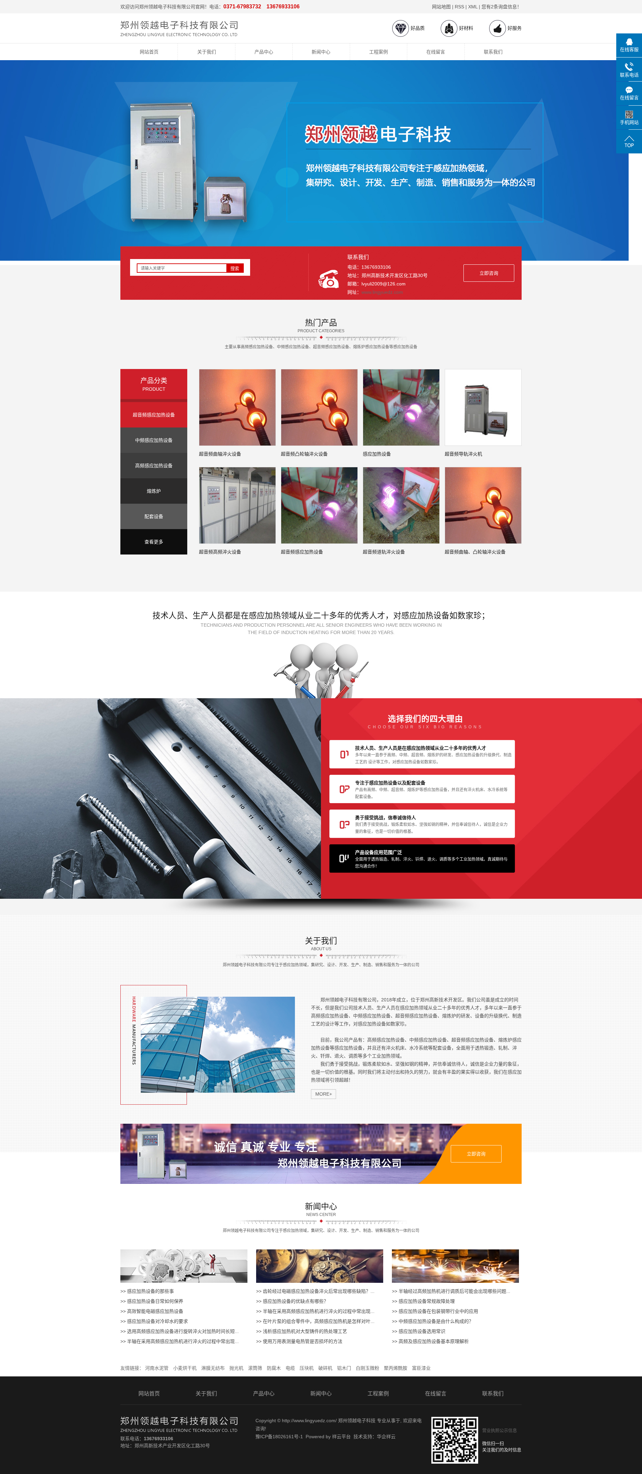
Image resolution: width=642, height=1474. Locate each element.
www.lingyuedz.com (382, 292)
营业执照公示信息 (499, 1430)
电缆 (290, 1368)
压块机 (307, 1368)
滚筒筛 (255, 1368)
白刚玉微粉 (367, 1368)
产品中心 (263, 51)
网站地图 (441, 6)
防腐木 (274, 1368)
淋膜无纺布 (213, 1368)
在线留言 (435, 51)
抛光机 (236, 1368)
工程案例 (378, 51)
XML (472, 6)
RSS (459, 6)
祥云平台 (341, 1436)
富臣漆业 (421, 1368)
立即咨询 (488, 273)
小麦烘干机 (185, 1368)
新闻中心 (321, 51)
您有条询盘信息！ (501, 6)
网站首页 (149, 51)
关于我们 (206, 51)
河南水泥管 (157, 1368)
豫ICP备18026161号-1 (279, 1436)
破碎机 (325, 1368)
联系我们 (493, 51)
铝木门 (344, 1368)
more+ (323, 1094)
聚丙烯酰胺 (395, 1368)
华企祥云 (386, 1436)
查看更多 (153, 541)
